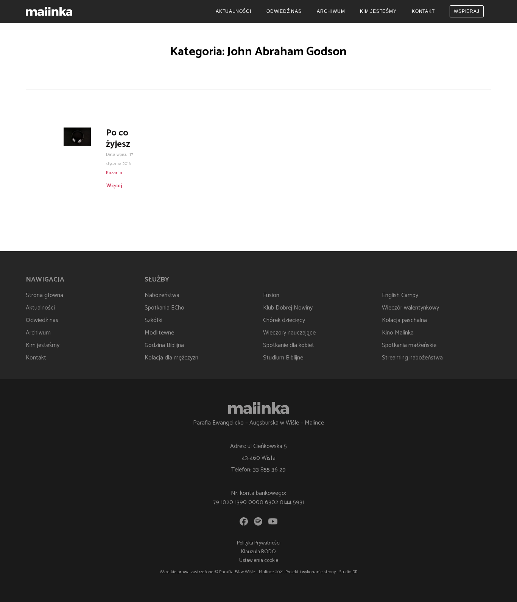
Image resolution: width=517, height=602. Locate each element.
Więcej (114, 186)
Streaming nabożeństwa (412, 358)
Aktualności (233, 11)
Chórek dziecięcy (284, 320)
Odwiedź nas (284, 11)
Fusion (271, 295)
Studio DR (348, 572)
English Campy (400, 295)
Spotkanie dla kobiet (288, 345)
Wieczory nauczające (289, 333)
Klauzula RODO (258, 552)
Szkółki (153, 320)
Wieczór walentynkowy (410, 308)
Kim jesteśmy (378, 11)
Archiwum (331, 11)
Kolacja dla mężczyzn (171, 358)
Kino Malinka (398, 333)
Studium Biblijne (283, 358)
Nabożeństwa (162, 295)
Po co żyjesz (118, 139)
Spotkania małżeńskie (409, 345)
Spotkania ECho (164, 308)
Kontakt (423, 11)
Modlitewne (159, 333)
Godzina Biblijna (164, 345)
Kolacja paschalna (404, 320)
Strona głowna (44, 295)
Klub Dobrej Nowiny (288, 308)
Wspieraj (466, 11)
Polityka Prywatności (258, 543)
